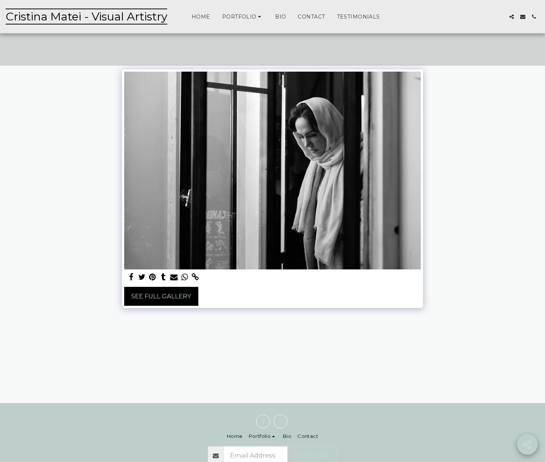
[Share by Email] (174, 277)
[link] (195, 277)
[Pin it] (152, 277)
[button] (243, 17)
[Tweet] (142, 277)
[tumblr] (163, 277)
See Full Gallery (161, 296)
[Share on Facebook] (131, 277)
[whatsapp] (185, 277)
